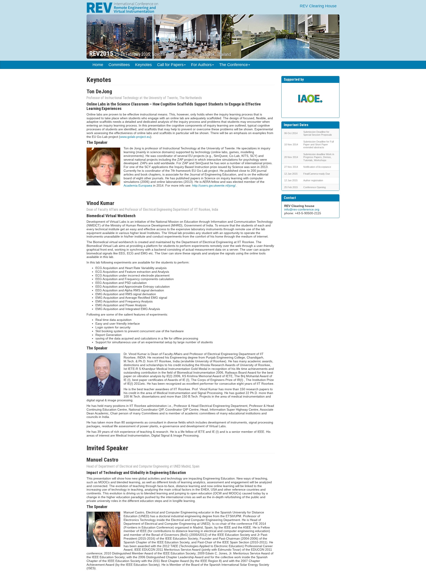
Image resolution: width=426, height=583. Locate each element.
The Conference (233, 64)
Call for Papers (170, 64)
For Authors (201, 64)
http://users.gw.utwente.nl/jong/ (214, 185)
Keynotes (143, 64)
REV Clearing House (318, 6)
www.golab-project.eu (135, 136)
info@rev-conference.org (301, 209)
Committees (119, 64)
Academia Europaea (138, 185)
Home (98, 64)
